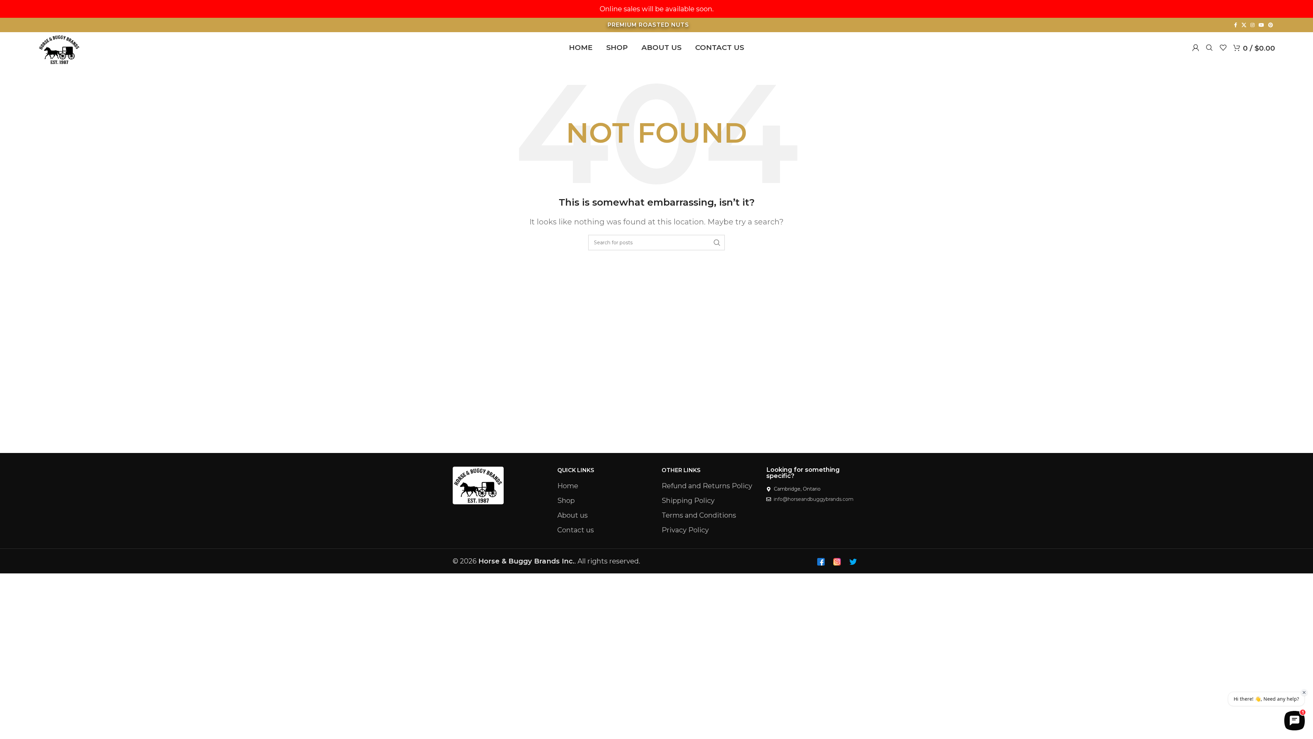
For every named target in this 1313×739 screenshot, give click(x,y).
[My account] (1196, 47)
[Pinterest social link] (1270, 25)
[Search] (1209, 47)
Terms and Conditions (699, 515)
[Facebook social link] (1235, 25)
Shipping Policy (688, 500)
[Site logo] (59, 49)
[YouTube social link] (1261, 25)
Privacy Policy (685, 530)
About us (572, 515)
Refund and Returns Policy (707, 486)
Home (567, 486)
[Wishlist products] (1223, 47)
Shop (566, 500)
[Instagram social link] (1252, 25)
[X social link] (1243, 25)
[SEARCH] (717, 242)
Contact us (575, 530)
